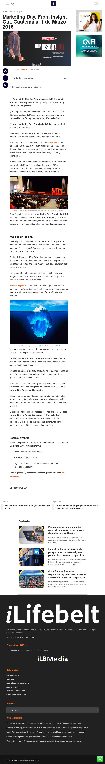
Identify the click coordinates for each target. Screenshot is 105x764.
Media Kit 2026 (12, 675)
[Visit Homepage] (53, 3)
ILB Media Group (27, 637)
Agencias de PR (13, 687)
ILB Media (13, 650)
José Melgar (22, 69)
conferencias (53, 142)
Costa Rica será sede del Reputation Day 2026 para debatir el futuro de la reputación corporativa (67, 574)
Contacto (10, 679)
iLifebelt (14, 760)
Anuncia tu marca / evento (17, 683)
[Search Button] (12, 4)
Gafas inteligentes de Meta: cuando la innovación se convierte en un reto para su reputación (43, 741)
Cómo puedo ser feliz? (16, 694)
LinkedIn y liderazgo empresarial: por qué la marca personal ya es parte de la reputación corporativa (66, 552)
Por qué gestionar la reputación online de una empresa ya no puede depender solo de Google (67, 530)
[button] (5, 71)
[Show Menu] (7, 4)
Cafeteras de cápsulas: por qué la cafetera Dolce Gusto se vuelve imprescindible (39, 736)
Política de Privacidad (15, 690)
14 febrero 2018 (34, 69)
